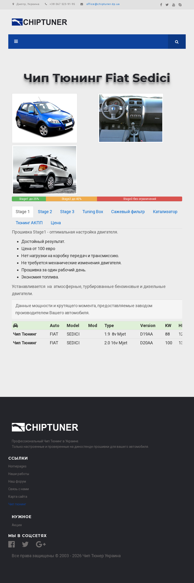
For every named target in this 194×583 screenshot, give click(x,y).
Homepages (17, 466)
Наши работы (18, 474)
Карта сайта (17, 496)
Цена (56, 222)
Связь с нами (18, 489)
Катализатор (165, 211)
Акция (17, 525)
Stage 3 (67, 211)
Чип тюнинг (17, 504)
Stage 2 (45, 211)
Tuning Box (92, 211)
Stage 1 (23, 211)
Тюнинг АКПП (29, 222)
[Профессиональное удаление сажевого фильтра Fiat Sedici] (130, 117)
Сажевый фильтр (128, 211)
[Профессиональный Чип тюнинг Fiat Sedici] (44, 169)
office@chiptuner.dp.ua (103, 4)
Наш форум (17, 481)
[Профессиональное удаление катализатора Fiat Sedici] (44, 117)
